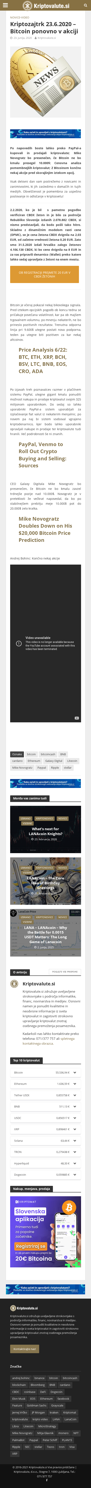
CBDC (15, 1392)
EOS (32, 1399)
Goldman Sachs (36, 1405)
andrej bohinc (21, 1378)
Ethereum (34, 761)
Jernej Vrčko (19, 1412)
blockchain (19, 1385)
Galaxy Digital (53, 761)
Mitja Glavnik (45, 1433)
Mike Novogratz (22, 767)
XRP (14, 1454)
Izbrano (26, 818)
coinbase (29, 1392)
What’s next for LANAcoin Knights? (45, 831)
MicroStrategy (47, 1426)
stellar (68, 767)
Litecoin (72, 761)
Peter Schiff (50, 1440)
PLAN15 (67, 1440)
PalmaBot (18, 1440)
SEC (27, 1447)
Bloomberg (38, 1385)
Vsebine (27, 823)
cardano (17, 761)
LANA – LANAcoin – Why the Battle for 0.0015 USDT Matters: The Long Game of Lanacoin (45, 934)
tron (62, 1447)
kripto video (40, 1419)
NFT (76, 1433)
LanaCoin (70, 1419)
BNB (63, 754)
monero (63, 1433)
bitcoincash (48, 754)
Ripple (55, 767)
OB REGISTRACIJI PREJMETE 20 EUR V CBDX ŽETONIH (44, 274)
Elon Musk (18, 1399)
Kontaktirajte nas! (25, 1349)
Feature (17, 1405)
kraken (54, 1412)
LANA (56, 1419)
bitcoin (31, 754)
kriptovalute (20, 1419)
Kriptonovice (44, 818)
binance (39, 1378)
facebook (63, 1399)
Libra (15, 1426)
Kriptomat (69, 1412)
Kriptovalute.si (47, 38)
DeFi (43, 1392)
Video (25, 17)
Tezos (50, 1447)
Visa (71, 1447)
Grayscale (57, 1405)
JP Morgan (38, 1412)
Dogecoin (56, 1392)
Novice (15, 17)
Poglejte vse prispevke (65, 971)
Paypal (41, 767)
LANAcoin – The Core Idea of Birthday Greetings (45, 883)
